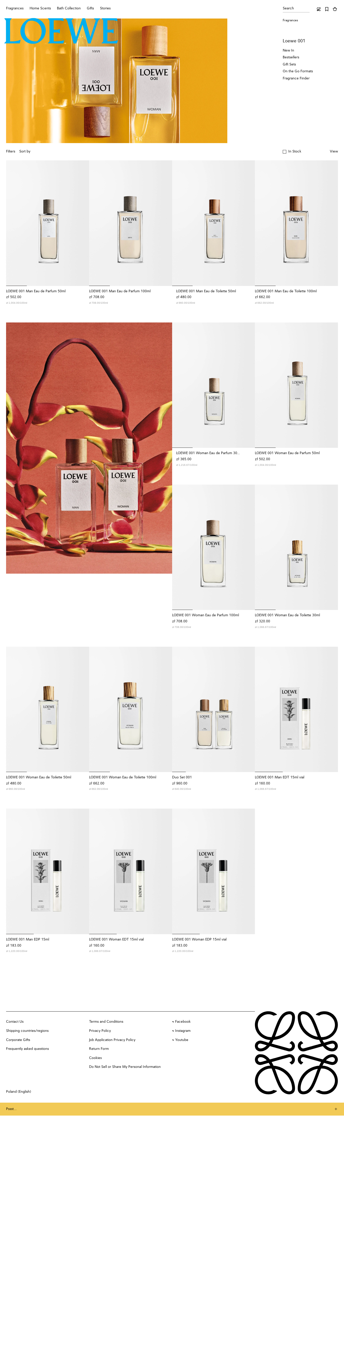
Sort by (24, 151)
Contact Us (15, 1021)
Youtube (181, 1040)
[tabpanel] (89, 448)
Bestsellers (291, 57)
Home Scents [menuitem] (40, 8)
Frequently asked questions (27, 1049)
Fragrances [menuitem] (15, 8)
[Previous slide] (13, 223)
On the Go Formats (298, 71)
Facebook (183, 1021)
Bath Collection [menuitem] (69, 8)
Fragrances (290, 20)
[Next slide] (82, 223)
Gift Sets (289, 64)
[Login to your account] (319, 9)
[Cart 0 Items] (335, 9)
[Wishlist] (327, 9)
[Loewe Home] (61, 31)
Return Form (99, 1049)
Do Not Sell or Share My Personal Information (125, 1067)
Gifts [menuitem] (90, 8)
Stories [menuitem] (105, 8)
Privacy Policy (100, 1031)
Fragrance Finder (296, 78)
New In (288, 50)
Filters (10, 151)
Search (288, 8)
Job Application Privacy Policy (112, 1040)
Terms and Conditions (106, 1021)
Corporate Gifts (18, 1040)
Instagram (183, 1031)
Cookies (95, 1058)
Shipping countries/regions (27, 1031)
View (334, 151)
